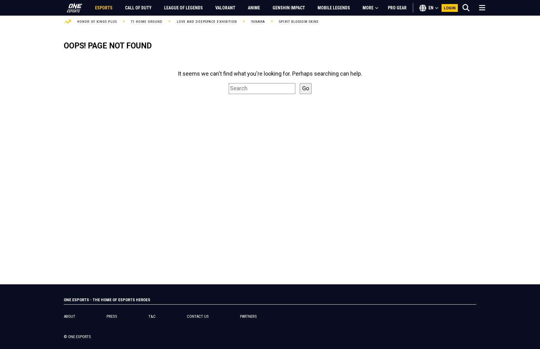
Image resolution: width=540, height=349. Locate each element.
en (430, 7)
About (69, 316)
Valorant (225, 7)
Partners (248, 316)
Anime (254, 7)
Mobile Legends (334, 7)
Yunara (258, 21)
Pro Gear (397, 7)
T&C (152, 316)
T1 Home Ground (146, 21)
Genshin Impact (288, 7)
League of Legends (183, 7)
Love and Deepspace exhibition (207, 21)
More (367, 7)
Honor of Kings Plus (97, 21)
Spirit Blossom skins (298, 21)
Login (450, 8)
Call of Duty (138, 7)
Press (112, 316)
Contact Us (198, 316)
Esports (103, 7)
